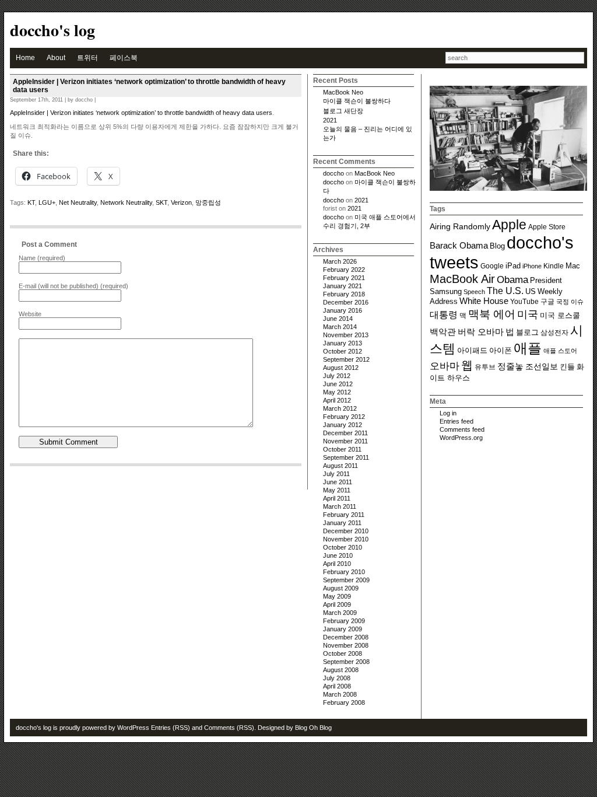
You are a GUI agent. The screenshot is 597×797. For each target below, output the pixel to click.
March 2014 (340, 326)
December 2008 (345, 637)
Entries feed (456, 421)
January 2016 (342, 310)
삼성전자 (554, 332)
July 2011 (336, 473)
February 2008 (344, 702)
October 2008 (342, 653)
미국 (527, 314)
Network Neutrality (126, 202)
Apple (509, 224)
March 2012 (340, 408)
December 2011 (345, 432)
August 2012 (341, 367)
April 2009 (337, 604)
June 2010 (338, 555)
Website (30, 313)
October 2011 (342, 449)
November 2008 (345, 645)
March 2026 (340, 261)
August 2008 (341, 669)
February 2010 (344, 571)
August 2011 (340, 465)
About (56, 58)
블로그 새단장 (343, 110)
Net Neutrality (78, 202)
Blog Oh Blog (313, 727)
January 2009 (342, 628)
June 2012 (338, 383)
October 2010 (342, 547)
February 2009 (344, 620)
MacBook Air (462, 278)
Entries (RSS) (170, 727)
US (530, 291)
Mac (573, 266)
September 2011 (346, 457)
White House (483, 301)
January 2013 (342, 343)
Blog (497, 246)
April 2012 (337, 400)
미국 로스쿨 (560, 316)
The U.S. (505, 291)
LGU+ (46, 202)
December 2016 (345, 302)
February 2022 (344, 269)
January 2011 (342, 522)
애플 (528, 348)
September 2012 (346, 359)
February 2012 (344, 416)
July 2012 (336, 375)
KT (31, 202)
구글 (547, 301)
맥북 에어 (491, 314)
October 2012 (342, 351)
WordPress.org (461, 437)
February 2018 (344, 294)
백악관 (443, 332)
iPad (513, 266)
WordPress (133, 727)
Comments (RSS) (229, 727)
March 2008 (340, 694)
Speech (474, 291)
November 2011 (345, 441)
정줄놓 (510, 366)
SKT (161, 202)
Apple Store (547, 226)
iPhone (532, 266)
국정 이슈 (570, 301)
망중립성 (208, 202)
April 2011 (336, 498)
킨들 (567, 367)
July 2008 (336, 677)
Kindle (553, 266)
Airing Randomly (460, 226)
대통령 (444, 314)
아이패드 (472, 351)
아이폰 (500, 350)
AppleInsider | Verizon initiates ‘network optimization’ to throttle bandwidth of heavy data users (141, 112)
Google (492, 266)
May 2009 (337, 596)
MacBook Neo (343, 92)
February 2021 (344, 277)
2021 (330, 120)
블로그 (527, 332)
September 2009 (346, 579)
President (546, 281)
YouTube (524, 301)
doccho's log (52, 30)
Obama (512, 279)
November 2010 (345, 539)
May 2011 (336, 490)
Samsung (446, 292)
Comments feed (462, 429)
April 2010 (337, 563)
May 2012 (337, 392)
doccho (333, 173)
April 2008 (337, 686)
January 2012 (342, 424)
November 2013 (345, 334)
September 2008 (346, 661)
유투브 (485, 366)
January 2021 (342, 285)
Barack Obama (459, 245)
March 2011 (339, 506)
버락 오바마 (481, 332)
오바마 (444, 366)
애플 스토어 (560, 350)
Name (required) (42, 257)
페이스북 (124, 58)
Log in (448, 413)
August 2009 (341, 588)
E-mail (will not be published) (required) (73, 285)
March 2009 (340, 612)
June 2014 (338, 318)
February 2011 (343, 514)
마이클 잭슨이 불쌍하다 (357, 100)
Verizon (181, 202)
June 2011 (337, 481)
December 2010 (345, 530)
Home (25, 58)
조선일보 (541, 366)
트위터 (87, 58)
